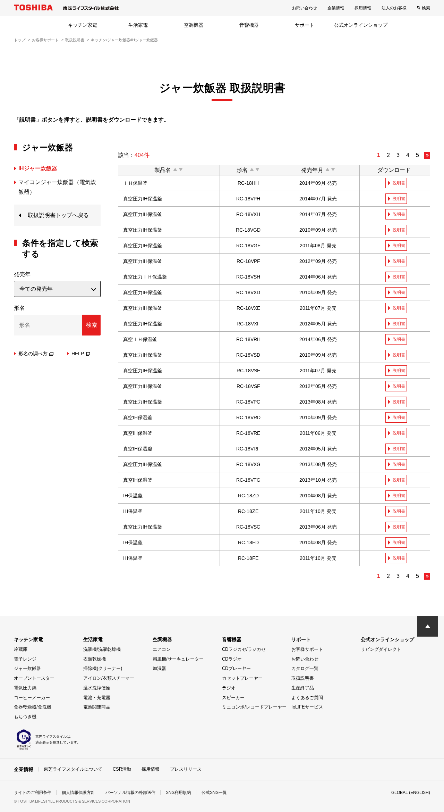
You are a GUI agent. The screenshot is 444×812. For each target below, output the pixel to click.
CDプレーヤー (236, 668)
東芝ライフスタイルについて (73, 769)
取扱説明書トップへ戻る (58, 215)
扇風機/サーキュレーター (178, 659)
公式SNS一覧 (214, 792)
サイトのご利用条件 (32, 792)
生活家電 (138, 25)
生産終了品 (302, 687)
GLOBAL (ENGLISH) (410, 792)
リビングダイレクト (381, 649)
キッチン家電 (82, 25)
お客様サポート (45, 40)
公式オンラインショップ (360, 25)
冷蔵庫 (20, 649)
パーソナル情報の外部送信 (130, 792)
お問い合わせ (304, 8)
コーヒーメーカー (32, 697)
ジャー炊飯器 (27, 668)
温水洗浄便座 (96, 687)
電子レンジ (25, 659)
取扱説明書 (74, 40)
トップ (19, 40)
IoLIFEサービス (307, 707)
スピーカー (233, 697)
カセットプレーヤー (242, 678)
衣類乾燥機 (94, 659)
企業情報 (335, 8)
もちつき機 (25, 716)
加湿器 (159, 668)
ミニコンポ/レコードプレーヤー (254, 707)
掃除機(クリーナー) (102, 668)
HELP (77, 353)
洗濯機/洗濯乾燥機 (102, 649)
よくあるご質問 (307, 697)
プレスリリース (186, 769)
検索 (426, 8)
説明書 (399, 183)
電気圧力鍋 (25, 687)
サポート (304, 25)
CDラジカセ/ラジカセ (244, 649)
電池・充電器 (96, 697)
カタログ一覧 (304, 668)
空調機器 (193, 25)
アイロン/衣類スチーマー (108, 678)
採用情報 (363, 8)
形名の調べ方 (33, 353)
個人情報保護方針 (78, 792)
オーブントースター (34, 678)
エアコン (162, 649)
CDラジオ (232, 659)
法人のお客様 (394, 8)
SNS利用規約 (178, 792)
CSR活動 (122, 769)
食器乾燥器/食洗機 (32, 707)
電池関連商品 (96, 707)
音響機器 (249, 25)
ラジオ (229, 687)
